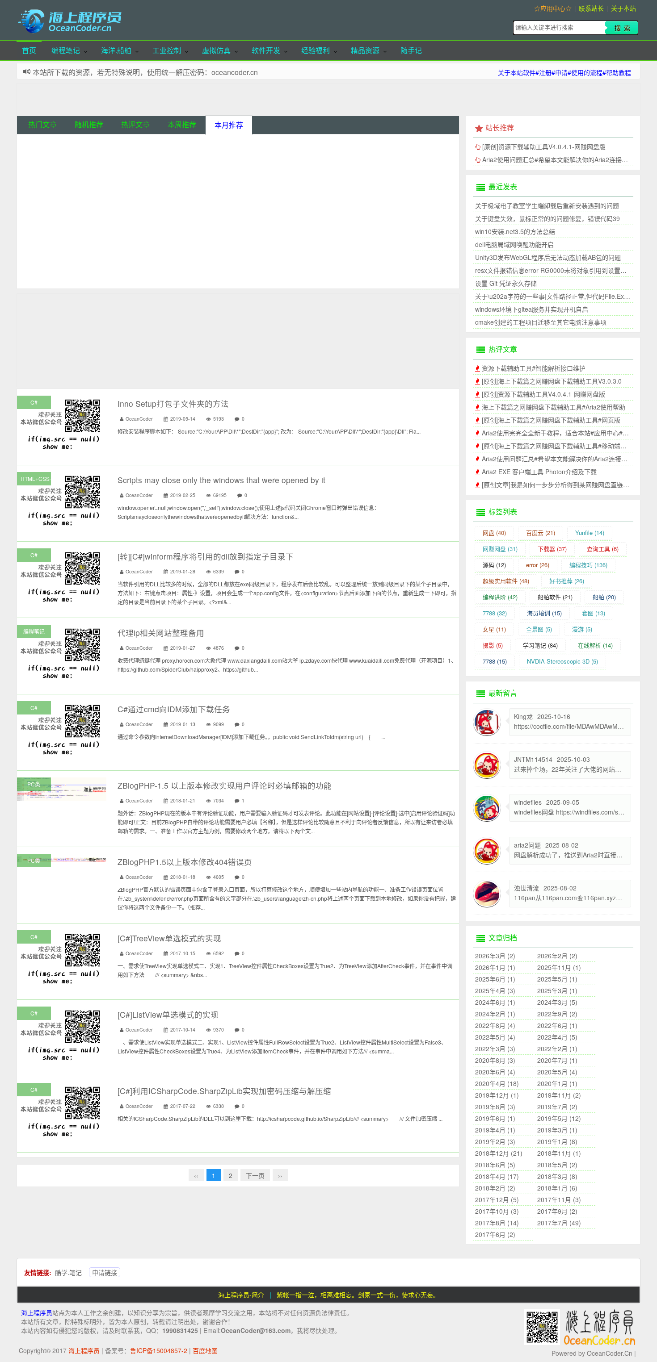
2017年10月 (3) (497, 1211)
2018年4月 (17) (497, 1176)
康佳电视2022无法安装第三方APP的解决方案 (101, 245)
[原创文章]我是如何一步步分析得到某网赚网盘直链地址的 (562, 484)
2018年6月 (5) (495, 1164)
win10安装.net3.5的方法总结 (515, 231)
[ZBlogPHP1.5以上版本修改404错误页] (61, 858)
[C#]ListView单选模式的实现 (168, 1014)
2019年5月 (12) (559, 1118)
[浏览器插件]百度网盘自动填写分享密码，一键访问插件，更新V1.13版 (135, 272)
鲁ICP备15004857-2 (158, 1350)
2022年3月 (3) (495, 1048)
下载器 (552, 548)
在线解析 (595, 645)
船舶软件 (555, 597)
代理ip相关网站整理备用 (161, 632)
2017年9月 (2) (557, 1211)
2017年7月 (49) (559, 1222)
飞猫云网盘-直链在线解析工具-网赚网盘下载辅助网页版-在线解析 (129, 231)
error (537, 564)
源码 (494, 564)
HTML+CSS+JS (36, 478)
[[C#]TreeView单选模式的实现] (61, 957)
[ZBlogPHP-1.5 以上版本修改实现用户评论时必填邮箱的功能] (61, 788)
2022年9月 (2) (557, 1013)
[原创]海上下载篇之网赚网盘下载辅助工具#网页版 (551, 419)
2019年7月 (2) (557, 1106)
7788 (495, 613)
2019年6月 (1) (495, 1118)
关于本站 (623, 8)
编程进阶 (500, 597)
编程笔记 (65, 50)
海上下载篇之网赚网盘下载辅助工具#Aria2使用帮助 (109, 175)
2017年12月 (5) (497, 1199)
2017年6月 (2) (495, 1234)
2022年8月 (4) (495, 1025)
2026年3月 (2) (495, 955)
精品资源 (365, 50)
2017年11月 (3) (559, 1199)
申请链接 (104, 1272)
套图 (593, 613)
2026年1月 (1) (495, 967)
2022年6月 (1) (557, 1025)
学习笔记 (540, 645)
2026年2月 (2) (557, 955)
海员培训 (544, 613)
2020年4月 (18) (497, 1083)
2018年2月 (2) (495, 1187)
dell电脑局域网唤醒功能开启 (514, 244)
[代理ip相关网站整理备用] (61, 652)
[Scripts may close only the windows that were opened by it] (61, 499)
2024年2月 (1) (495, 1013)
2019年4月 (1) (495, 1129)
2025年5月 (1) (557, 978)
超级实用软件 (506, 581)
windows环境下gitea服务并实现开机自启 (531, 309)
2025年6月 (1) (495, 978)
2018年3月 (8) (557, 1176)
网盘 (494, 532)
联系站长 (591, 8)
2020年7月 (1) (557, 1060)
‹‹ (196, 1175)
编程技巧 (588, 564)
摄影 (493, 645)
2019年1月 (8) (557, 1141)
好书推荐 (566, 581)
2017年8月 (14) (497, 1222)
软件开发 (266, 50)
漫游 (582, 629)
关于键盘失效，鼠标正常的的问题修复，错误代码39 (547, 218)
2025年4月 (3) (495, 990)
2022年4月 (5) (557, 1036)
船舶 (604, 597)
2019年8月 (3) (495, 1106)
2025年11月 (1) (559, 967)
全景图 (539, 629)
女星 (494, 629)
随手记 (411, 50)
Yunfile (589, 532)
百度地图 (205, 1350)
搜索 (621, 28)
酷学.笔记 (68, 1272)
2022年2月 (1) (557, 1048)
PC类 (33, 784)
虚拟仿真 (216, 50)
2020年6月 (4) (495, 1071)
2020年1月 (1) (557, 1083)
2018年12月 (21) (498, 1153)
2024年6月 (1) (495, 1002)
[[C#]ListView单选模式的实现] (61, 1034)
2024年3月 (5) (557, 1002)
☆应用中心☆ (553, 8)
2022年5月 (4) (495, 1036)
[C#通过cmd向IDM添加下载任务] (61, 728)
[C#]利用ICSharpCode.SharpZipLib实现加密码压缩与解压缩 (224, 1090)
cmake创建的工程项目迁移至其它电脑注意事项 (540, 322)
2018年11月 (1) (559, 1153)
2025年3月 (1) (557, 990)
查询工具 (603, 548)
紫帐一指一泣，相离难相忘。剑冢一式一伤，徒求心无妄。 (358, 1294)
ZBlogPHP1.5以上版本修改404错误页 (185, 861)
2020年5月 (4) (557, 1071)
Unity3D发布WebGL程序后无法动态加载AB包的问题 (548, 257)
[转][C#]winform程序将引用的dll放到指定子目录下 (206, 556)
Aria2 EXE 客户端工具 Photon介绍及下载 (539, 471)
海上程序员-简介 (241, 1294)
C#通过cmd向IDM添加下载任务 (174, 708)
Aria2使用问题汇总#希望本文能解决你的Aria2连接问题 (114, 203)
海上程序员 (36, 1312)
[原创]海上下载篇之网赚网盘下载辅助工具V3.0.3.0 (108, 148)
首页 (29, 50)
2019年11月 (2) (559, 1094)
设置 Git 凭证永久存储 (506, 283)
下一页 (255, 1175)
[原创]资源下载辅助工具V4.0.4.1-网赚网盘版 (99, 189)
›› (280, 1175)
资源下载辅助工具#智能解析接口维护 (90, 162)
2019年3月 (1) (557, 1129)
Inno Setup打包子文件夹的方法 (173, 403)
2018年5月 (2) (557, 1164)
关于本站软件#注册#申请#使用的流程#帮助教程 (564, 72)
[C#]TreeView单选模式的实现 (169, 938)
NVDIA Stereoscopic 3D (562, 661)
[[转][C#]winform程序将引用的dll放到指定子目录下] (61, 576)
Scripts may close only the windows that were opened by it (120, 217)
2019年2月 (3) (495, 1141)
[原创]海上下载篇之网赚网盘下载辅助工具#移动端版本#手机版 (568, 445)
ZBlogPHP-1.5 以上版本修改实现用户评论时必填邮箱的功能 (225, 785)
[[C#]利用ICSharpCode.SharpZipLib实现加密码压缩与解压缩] (61, 1110)
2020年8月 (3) (495, 1060)
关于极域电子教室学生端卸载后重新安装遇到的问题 (547, 205)
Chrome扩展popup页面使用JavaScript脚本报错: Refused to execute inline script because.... (167, 259)
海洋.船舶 (116, 50)
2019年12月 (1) (497, 1094)
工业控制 (166, 50)
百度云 (540, 532)
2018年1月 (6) (557, 1187)
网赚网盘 (500, 548)
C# (34, 402)
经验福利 (315, 50)
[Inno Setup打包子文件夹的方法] (61, 423)
